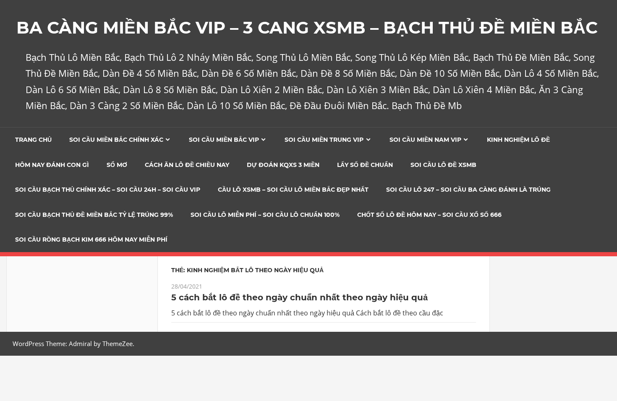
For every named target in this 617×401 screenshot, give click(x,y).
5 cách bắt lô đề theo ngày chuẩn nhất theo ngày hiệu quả (299, 297)
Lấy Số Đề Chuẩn (365, 165)
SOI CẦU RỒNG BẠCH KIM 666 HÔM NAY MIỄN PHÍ (91, 239)
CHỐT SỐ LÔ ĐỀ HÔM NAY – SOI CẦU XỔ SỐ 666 (429, 215)
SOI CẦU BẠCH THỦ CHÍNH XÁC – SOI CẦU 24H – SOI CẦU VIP (107, 189)
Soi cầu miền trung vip (324, 139)
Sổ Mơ (117, 165)
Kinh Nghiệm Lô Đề (518, 139)
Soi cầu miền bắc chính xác (116, 139)
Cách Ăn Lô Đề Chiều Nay (187, 165)
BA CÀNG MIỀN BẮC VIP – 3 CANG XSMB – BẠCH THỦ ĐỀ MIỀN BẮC (307, 27)
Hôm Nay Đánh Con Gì (52, 165)
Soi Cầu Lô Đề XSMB (443, 165)
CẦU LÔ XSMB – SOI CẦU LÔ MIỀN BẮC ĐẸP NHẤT (293, 189)
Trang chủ (33, 139)
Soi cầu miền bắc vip (224, 139)
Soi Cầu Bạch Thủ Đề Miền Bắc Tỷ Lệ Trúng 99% (94, 215)
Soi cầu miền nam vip (425, 139)
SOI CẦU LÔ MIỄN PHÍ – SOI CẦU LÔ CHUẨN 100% (265, 215)
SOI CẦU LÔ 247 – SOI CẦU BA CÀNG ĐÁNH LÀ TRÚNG (468, 189)
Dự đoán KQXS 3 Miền (283, 165)
